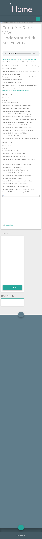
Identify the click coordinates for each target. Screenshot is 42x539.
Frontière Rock (8, 225)
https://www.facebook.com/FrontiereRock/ (15, 90)
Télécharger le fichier (9, 59)
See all (12, 287)
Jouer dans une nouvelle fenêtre (28, 59)
